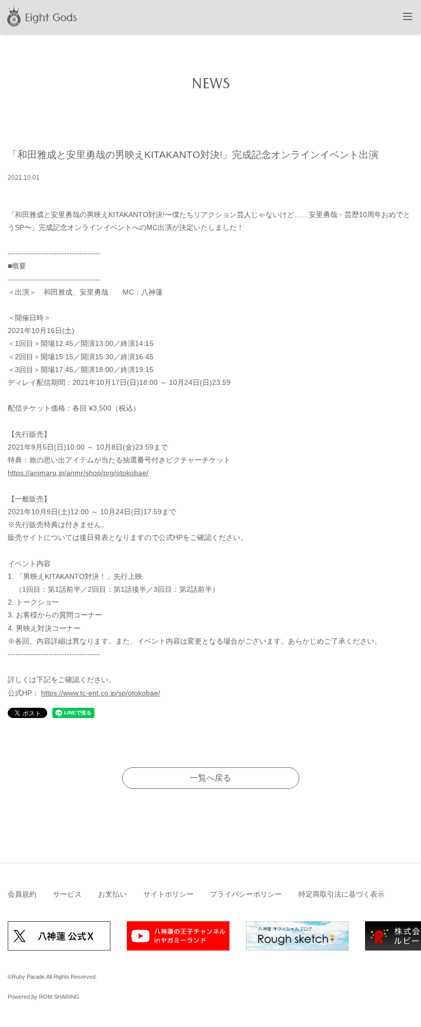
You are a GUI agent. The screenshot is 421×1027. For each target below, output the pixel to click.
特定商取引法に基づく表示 (341, 894)
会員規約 (22, 894)
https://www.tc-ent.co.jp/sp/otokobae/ (100, 693)
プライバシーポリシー (246, 894)
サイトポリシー (168, 894)
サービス (67, 894)
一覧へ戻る (210, 777)
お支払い (112, 894)
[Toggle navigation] (408, 16)
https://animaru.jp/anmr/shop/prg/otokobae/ (78, 473)
